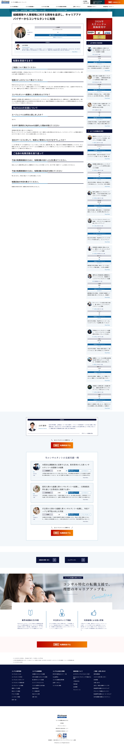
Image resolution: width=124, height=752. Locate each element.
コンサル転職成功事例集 (58, 679)
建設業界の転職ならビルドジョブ (101, 688)
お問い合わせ (97, 682)
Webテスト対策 (36, 694)
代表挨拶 (75, 684)
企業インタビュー (57, 682)
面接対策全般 (35, 688)
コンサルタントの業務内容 (18, 682)
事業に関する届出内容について (62, 728)
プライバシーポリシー (62, 725)
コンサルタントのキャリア (18, 679)
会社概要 (75, 687)
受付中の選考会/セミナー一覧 (60, 674)
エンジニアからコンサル (38, 682)
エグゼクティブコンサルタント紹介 (81, 674)
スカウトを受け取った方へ (100, 677)
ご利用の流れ (76, 681)
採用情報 (96, 679)
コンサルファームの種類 (17, 685)
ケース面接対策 (35, 691)
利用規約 (62, 723)
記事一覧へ (14, 699)
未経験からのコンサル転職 (38, 674)
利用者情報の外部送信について (62, 731)
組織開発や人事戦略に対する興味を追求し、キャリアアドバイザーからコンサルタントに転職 (48, 10)
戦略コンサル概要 (16, 688)
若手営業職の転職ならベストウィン (102, 697)
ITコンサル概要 (15, 694)
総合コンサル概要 (16, 691)
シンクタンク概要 (16, 697)
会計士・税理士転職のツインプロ (101, 685)
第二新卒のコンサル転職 (38, 679)
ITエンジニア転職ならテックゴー (101, 691)
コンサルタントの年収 (17, 677)
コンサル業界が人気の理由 (38, 685)
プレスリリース (76, 689)
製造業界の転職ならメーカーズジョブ (102, 694)
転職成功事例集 (24, 10)
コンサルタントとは (16, 674)
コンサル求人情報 (57, 685)
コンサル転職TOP (15, 10)
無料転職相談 (97, 674)
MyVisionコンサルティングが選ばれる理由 (82, 677)
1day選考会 (55, 677)
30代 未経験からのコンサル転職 (39, 677)
